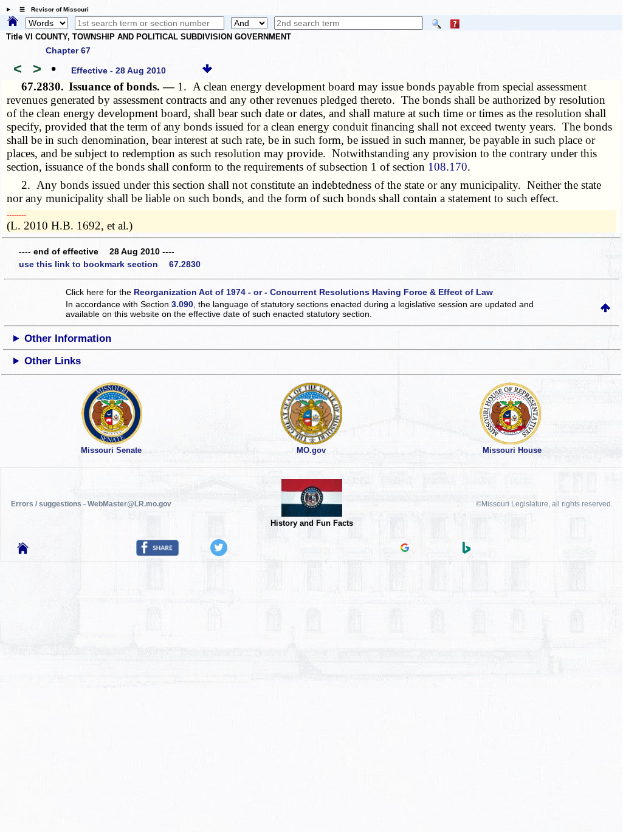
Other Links (52, 361)
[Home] (12, 22)
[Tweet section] (218, 553)
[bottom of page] (207, 70)
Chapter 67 (68, 50)
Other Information (67, 338)
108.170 (447, 166)
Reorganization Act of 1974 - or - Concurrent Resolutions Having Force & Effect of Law (313, 292)
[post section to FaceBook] (157, 553)
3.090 (182, 304)
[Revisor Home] (23, 551)
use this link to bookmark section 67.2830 (110, 264)
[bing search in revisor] (467, 551)
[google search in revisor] (405, 549)
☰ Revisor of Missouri (51, 9)
